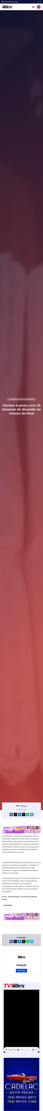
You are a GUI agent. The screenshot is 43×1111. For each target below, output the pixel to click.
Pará (20, 399)
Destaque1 (14, 399)
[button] (33, 7)
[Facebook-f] (40, 1)
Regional (31, 399)
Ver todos (21, 970)
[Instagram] (38, 1)
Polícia (24, 399)
